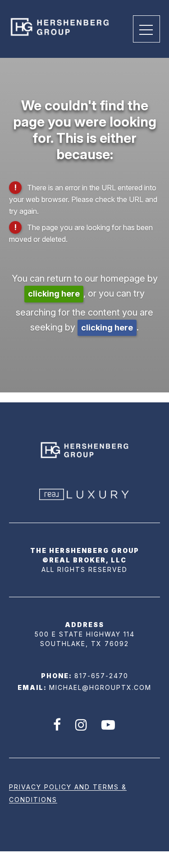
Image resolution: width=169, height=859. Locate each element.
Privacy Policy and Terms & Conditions (68, 793)
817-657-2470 (101, 676)
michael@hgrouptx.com (100, 687)
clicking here (54, 293)
